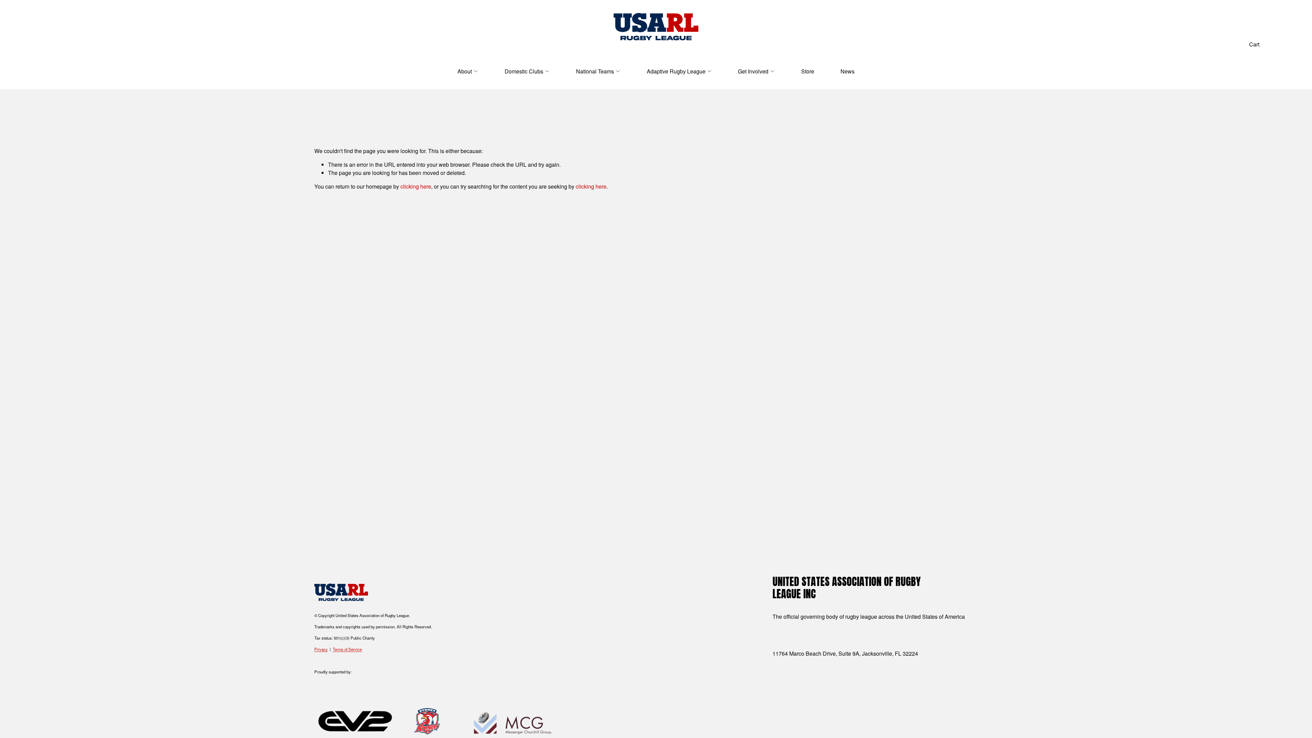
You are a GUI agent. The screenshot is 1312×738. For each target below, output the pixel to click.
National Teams (595, 71)
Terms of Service (347, 649)
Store (807, 71)
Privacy (321, 649)
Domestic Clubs (524, 71)
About (464, 71)
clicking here (415, 186)
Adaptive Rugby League (676, 71)
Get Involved (753, 71)
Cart (1254, 44)
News (847, 71)
